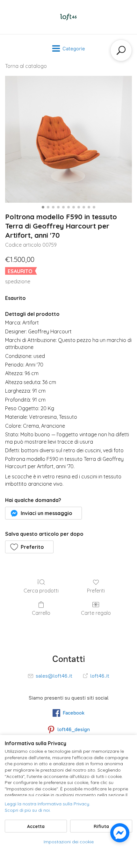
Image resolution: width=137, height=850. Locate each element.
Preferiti (96, 590)
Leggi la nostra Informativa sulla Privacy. (47, 804)
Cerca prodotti (41, 590)
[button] (43, 513)
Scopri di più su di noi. (28, 810)
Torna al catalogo (26, 66)
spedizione (17, 281)
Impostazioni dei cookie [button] (69, 842)
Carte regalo (96, 613)
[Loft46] (68, 17)
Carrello (41, 613)
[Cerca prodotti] (121, 50)
